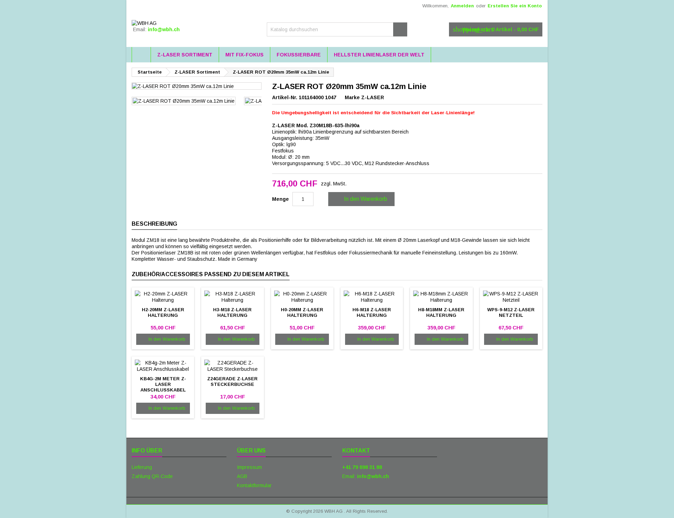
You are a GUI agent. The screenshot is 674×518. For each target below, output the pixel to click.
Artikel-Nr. (284, 97)
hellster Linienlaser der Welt (379, 54)
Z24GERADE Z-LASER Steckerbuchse (232, 381)
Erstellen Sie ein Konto (515, 5)
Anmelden (462, 5)
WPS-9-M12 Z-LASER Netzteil (511, 312)
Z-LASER (372, 97)
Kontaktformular (254, 485)
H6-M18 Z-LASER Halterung (371, 312)
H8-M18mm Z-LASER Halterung (441, 312)
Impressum (249, 467)
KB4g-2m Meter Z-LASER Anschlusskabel (163, 384)
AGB (242, 476)
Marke (352, 97)
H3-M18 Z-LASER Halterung (232, 312)
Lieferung (142, 467)
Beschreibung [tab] (154, 224)
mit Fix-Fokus (244, 54)
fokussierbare (299, 54)
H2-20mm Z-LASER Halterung (163, 312)
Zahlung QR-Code (152, 476)
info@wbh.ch (164, 29)
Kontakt (356, 451)
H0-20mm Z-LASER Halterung (302, 312)
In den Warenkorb (360, 199)
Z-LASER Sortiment (184, 54)
